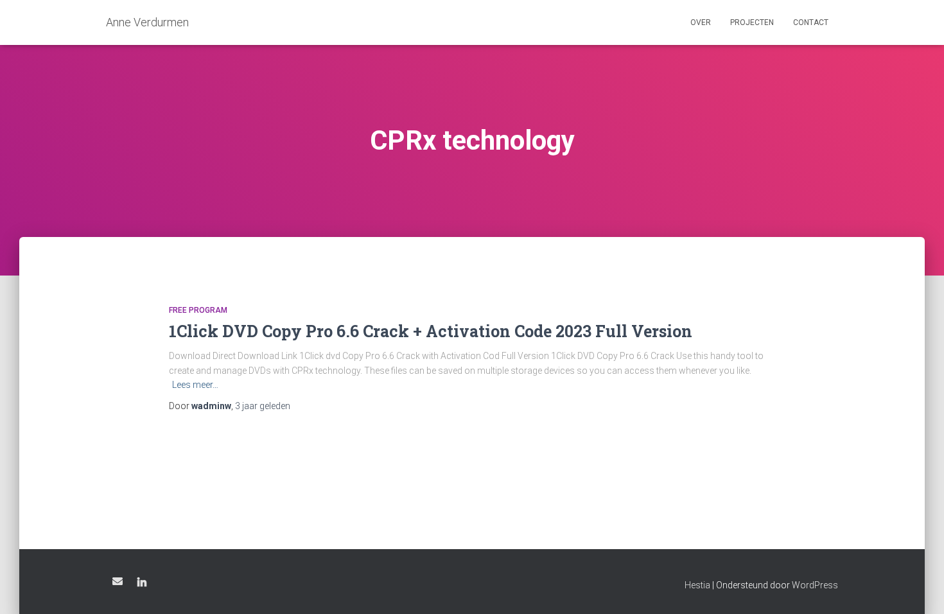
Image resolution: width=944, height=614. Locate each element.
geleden (262, 406)
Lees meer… (195, 385)
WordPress (815, 585)
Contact (810, 22)
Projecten (752, 22)
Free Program (198, 310)
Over (700, 22)
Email (117, 581)
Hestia (697, 585)
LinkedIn (142, 583)
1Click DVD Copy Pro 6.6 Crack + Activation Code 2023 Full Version (430, 331)
